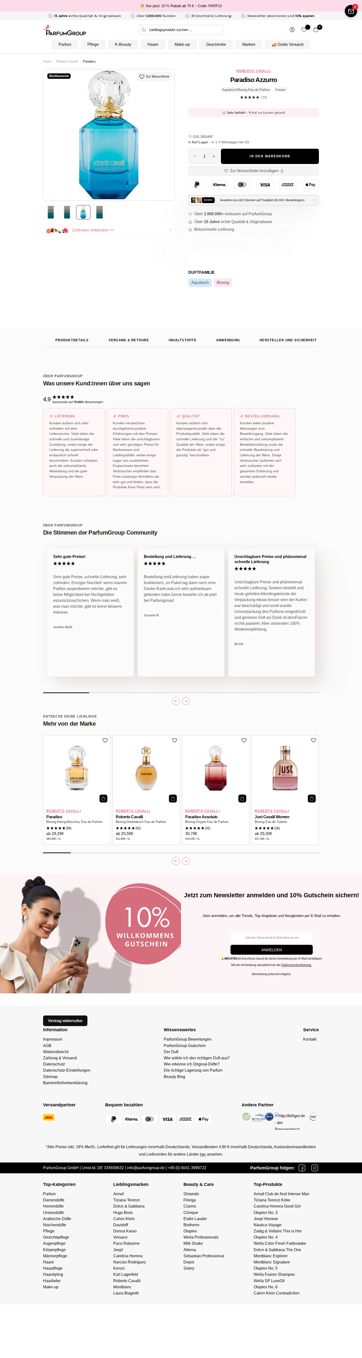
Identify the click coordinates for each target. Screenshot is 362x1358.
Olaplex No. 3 (266, 1213)
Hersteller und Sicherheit (288, 340)
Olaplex (190, 1231)
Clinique (190, 1213)
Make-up (182, 44)
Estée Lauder (195, 1219)
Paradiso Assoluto (201, 817)
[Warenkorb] (316, 30)
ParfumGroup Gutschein (185, 1046)
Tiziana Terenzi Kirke (272, 1200)
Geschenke (216, 44)
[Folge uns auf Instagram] (315, 1168)
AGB (47, 1046)
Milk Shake (193, 1243)
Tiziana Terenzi (126, 1200)
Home (47, 61)
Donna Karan (125, 1231)
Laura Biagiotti (126, 1293)
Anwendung (228, 340)
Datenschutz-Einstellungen (66, 1070)
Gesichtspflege (56, 1237)
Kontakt (309, 1039)
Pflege (93, 44)
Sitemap (50, 1077)
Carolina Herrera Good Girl (277, 1206)
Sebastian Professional (203, 1256)
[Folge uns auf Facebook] (302, 1168)
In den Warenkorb (270, 156)
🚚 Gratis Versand (287, 44)
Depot (188, 1262)
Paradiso (54, 817)
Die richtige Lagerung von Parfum (193, 1070)
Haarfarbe (52, 1281)
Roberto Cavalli (67, 61)
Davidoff (120, 1225)
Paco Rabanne (126, 1243)
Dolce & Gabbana (129, 1206)
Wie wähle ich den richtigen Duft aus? (197, 1058)
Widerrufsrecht (55, 1052)
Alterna (189, 1250)
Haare (153, 44)
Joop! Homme (266, 1219)
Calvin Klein (124, 1219)
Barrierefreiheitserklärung (65, 1083)
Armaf (118, 1194)
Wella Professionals (200, 1237)
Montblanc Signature (272, 1262)
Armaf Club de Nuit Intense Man (281, 1194)
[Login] (292, 30)
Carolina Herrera (128, 1256)
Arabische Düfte (57, 1219)
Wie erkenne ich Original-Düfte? (192, 1064)
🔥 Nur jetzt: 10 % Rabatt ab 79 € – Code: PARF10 (181, 6)
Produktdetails (72, 340)
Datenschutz (54, 1064)
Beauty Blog (174, 1077)
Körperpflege (54, 1250)
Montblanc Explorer (271, 1256)
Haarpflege (53, 1268)
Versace (120, 1237)
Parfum (65, 44)
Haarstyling (53, 1274)
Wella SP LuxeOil (269, 1281)
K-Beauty (123, 44)
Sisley (188, 1268)
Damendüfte (54, 1200)
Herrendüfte (53, 1206)
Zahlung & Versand (60, 1058)
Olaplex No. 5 (266, 1268)
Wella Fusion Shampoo (274, 1274)
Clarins (189, 1206)
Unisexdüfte (53, 1213)
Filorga (189, 1200)
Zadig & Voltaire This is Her (278, 1231)
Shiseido (191, 1194)
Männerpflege (55, 1256)
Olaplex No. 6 (266, 1287)
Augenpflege (54, 1243)
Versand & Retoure (129, 340)
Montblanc (122, 1287)
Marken (248, 44)
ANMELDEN (271, 950)
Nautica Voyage (267, 1225)
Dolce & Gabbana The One (277, 1250)
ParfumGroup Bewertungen (188, 1039)
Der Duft (171, 1052)
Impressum (52, 1039)
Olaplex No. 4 (266, 1237)
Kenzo (119, 1268)
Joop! (118, 1250)
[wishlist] (304, 30)
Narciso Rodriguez (129, 1262)
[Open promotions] (351, 11)
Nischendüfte (54, 1225)
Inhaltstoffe (183, 340)
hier (203, 1154)
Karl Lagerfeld (125, 1274)
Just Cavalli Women (272, 817)
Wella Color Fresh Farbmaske (280, 1243)
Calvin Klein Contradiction (276, 1293)
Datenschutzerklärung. (296, 965)
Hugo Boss (123, 1213)
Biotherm (191, 1225)
